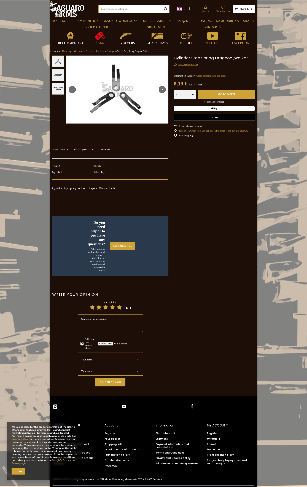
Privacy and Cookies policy (173, 458)
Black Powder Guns (120, 21)
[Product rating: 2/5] (98, 307)
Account (111, 425)
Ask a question (122, 245)
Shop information (167, 433)
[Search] (165, 9)
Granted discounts (116, 460)
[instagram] (55, 406)
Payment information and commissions (172, 446)
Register (109, 433)
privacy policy (20, 439)
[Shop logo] (67, 9)
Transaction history (117, 454)
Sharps (249, 21)
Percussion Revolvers (95, 51)
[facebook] (191, 406)
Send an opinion (110, 382)
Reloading (202, 21)
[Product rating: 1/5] (92, 307)
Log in (205, 11)
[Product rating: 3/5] (105, 307)
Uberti (97, 166)
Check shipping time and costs (211, 75)
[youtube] (124, 406)
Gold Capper (97, 27)
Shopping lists (223, 11)
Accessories (62, 21)
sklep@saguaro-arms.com (86, 479)
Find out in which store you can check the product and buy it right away (213, 130)
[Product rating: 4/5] (112, 307)
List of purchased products (122, 449)
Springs (110, 51)
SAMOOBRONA (227, 21)
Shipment (162, 438)
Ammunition (88, 21)
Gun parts (212, 27)
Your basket (112, 438)
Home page (67, 51)
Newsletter (111, 465)
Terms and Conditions (170, 452)
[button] (72, 89)
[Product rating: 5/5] (119, 307)
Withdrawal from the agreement (177, 463)
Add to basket (226, 94)
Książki (183, 21)
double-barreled (157, 21)
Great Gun (156, 27)
